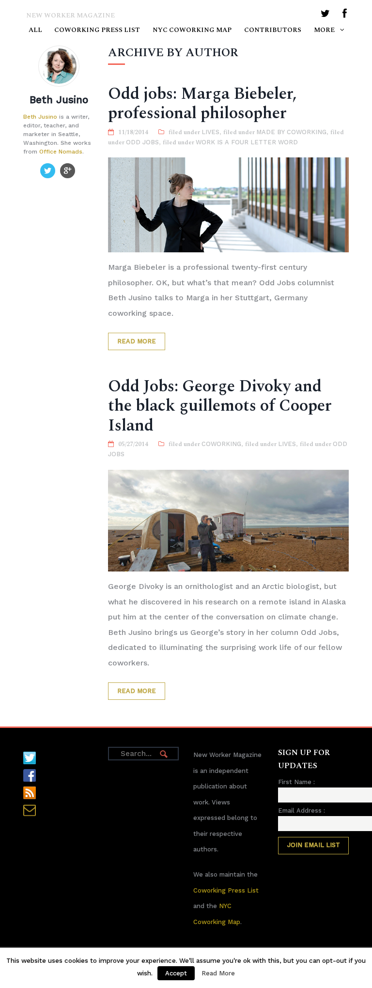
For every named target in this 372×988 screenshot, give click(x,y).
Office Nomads (60, 151)
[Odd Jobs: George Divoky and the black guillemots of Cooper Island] (228, 521)
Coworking (221, 444)
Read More (136, 341)
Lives (210, 132)
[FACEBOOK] (344, 15)
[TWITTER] (325, 15)
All (35, 30)
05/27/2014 (133, 444)
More (324, 30)
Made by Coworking (291, 132)
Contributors (272, 30)
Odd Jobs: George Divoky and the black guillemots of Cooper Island (220, 406)
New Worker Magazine (70, 15)
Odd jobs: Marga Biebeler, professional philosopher (202, 103)
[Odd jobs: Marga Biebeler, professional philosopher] (228, 204)
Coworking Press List (97, 30)
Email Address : (301, 810)
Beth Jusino (40, 116)
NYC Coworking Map (192, 30)
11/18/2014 (133, 132)
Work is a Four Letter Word (247, 142)
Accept (176, 973)
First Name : (296, 782)
